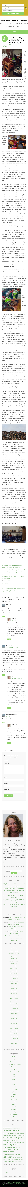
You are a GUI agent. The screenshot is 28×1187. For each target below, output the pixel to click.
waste (9, 578)
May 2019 (14, 991)
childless (4, 567)
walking (14, 1112)
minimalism (18, 574)
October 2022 (14, 951)
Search (14, 873)
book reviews (14, 1062)
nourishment (5, 576)
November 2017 (14, 1036)
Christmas (14, 1067)
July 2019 (14, 986)
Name (6, 777)
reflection (4, 46)
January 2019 (14, 1001)
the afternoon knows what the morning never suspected (14, 938)
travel (14, 1107)
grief (17, 570)
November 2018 (14, 1006)
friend (5, 1137)
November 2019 (14, 976)
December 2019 (14, 973)
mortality (16, 1147)
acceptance (5, 565)
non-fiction (14, 1087)
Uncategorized (14, 1109)
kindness (15, 1140)
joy (10, 1140)
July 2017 (14, 1046)
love (15, 1142)
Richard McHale (9, 936)
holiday (7, 1140)
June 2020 (14, 963)
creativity (14, 1069)
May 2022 (14, 958)
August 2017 (14, 1043)
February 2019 (14, 998)
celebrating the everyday (15, 45)
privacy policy (6, 1172)
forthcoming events (14, 1072)
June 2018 (14, 1018)
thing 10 (15, 314)
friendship (13, 1137)
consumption (5, 570)
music (14, 1079)
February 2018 (14, 1028)
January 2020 (14, 971)
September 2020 (14, 961)
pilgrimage (14, 1092)
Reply (3, 616)
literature (7, 1142)
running (14, 1102)
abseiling (14, 1057)
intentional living (6, 572)
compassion (19, 1135)
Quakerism (14, 1097)
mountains (5, 1149)
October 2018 (14, 1008)
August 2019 (14, 983)
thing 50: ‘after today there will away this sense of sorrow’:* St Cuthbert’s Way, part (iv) (14, 891)
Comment (7, 763)
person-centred (14, 1089)
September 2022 (14, 953)
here (9, 551)
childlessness (10, 567)
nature (14, 1082)
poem (10, 1154)
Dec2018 (4, 39)
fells (24, 1135)
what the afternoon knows (14, 20)
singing (14, 1104)
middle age (8, 1144)
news (14, 1084)
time (17, 1159)
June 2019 (14, 988)
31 (5, 37)
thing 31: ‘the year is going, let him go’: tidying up (17, 40)
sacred (14, 1157)
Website (6, 789)
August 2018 (14, 1013)
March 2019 (14, 996)
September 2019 (14, 981)
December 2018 (14, 1003)
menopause (16, 572)
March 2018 (14, 1026)
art (14, 1059)
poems (12, 1154)
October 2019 (14, 978)
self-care (16, 576)
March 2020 (14, 966)
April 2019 (14, 993)
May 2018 (14, 1021)
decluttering (12, 570)
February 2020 (14, 968)
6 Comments (6, 580)
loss (12, 572)
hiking (4, 1140)
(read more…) (6, 862)
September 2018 (14, 1011)
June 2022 (14, 956)
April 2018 (14, 1023)
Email (6, 783)
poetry (14, 1094)
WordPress (10, 1183)
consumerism (18, 567)
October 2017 (14, 1038)
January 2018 (14, 1031)
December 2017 (14, 1033)
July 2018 (14, 1016)
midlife (6, 574)
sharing (9, 1159)
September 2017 (14, 1041)
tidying (21, 576)
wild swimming (14, 1114)
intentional (22, 570)
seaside (18, 1157)
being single (17, 1128)
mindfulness (11, 574)
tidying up (4, 578)
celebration (16, 1133)
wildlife (14, 1117)
